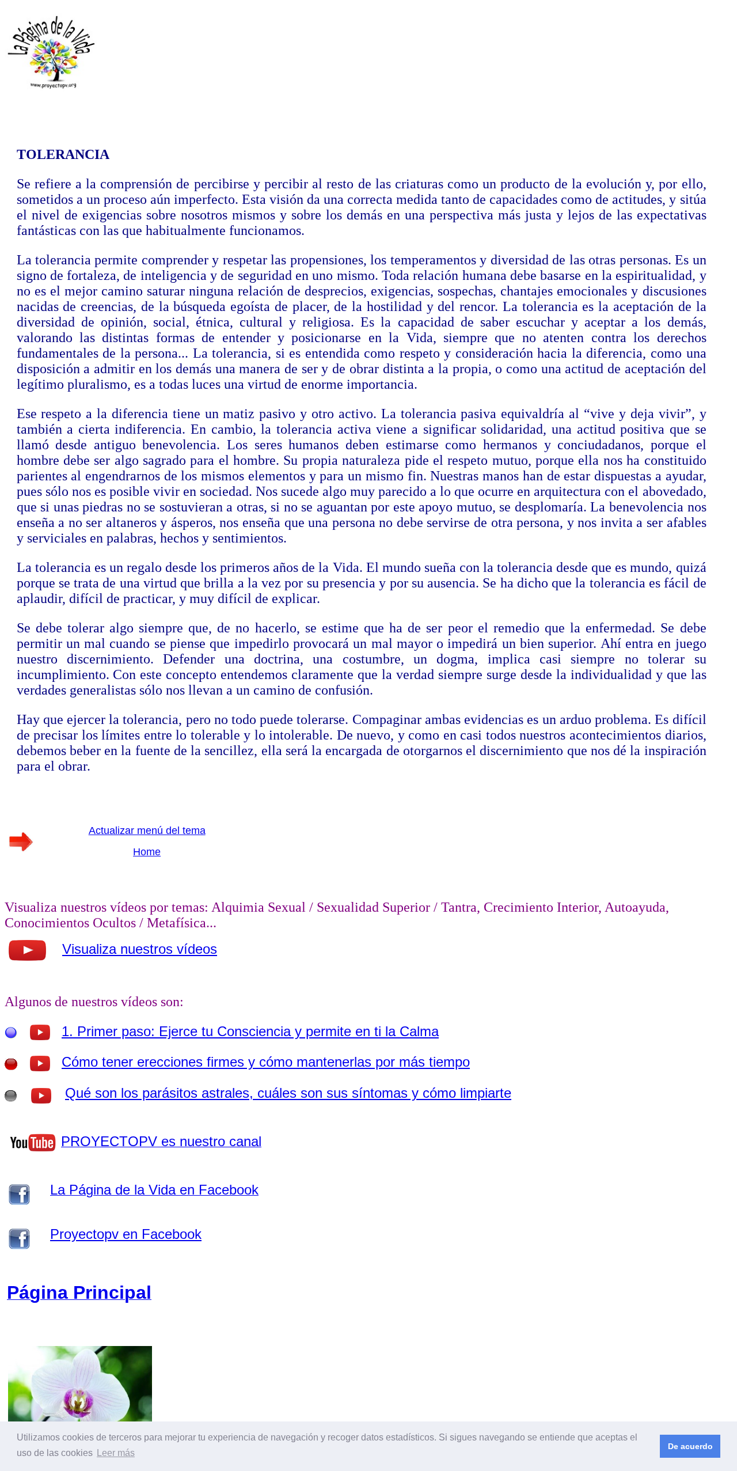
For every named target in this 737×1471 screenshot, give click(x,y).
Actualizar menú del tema (147, 830)
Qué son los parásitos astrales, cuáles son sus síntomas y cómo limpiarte (288, 1093)
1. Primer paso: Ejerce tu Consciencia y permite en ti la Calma (250, 1031)
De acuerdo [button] (690, 1446)
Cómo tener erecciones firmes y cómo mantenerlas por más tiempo (266, 1062)
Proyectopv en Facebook (126, 1234)
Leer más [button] (116, 1453)
